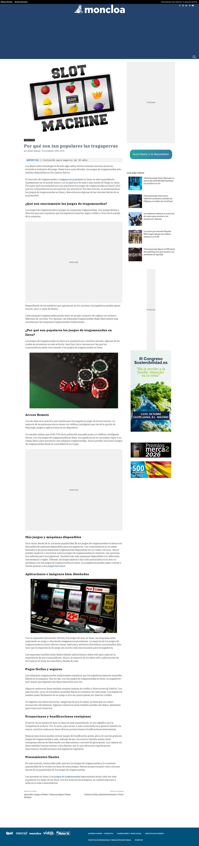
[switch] (133, 422)
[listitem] (99, 416)
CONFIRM (81, 462)
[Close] (146, 379)
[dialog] (99, 423)
